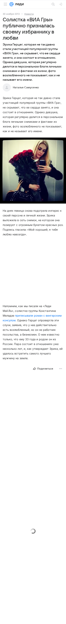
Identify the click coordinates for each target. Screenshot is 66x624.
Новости (29, 14)
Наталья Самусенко (26, 87)
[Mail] (11, 4)
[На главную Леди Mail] (19, 4)
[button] (33, 171)
